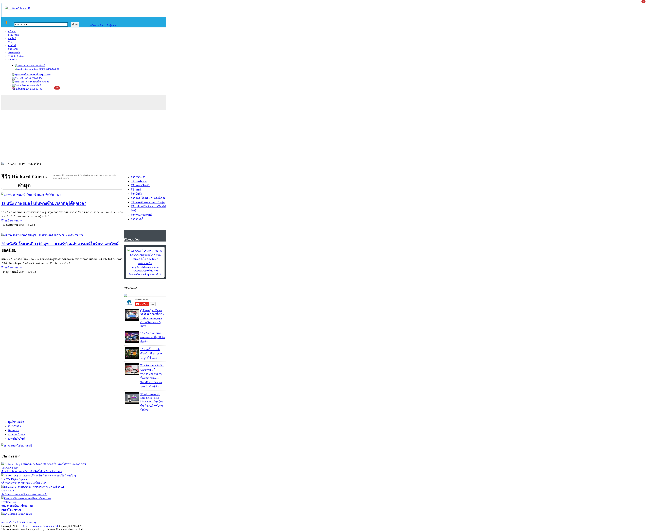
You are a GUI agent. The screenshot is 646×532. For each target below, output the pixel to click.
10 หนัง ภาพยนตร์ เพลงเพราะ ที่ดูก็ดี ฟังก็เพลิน (152, 337)
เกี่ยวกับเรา (14, 426)
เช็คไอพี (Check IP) (32, 78)
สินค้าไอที (13, 49)
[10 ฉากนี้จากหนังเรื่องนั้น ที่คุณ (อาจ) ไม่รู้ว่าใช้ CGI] (132, 358)
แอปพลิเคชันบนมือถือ (48, 69)
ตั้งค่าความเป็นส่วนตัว (14, 518)
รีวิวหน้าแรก (138, 177)
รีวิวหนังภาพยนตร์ (12, 220)
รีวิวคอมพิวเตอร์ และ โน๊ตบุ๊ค (148, 202)
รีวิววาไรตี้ (137, 219)
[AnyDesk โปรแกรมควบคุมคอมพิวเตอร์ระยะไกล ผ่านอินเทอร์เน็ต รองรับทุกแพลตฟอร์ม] (145, 263)
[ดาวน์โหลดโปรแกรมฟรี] (17, 8)
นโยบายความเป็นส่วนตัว (44, 518)
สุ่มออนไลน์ (35, 85)
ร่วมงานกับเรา (16, 434)
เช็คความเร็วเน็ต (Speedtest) (37, 74)
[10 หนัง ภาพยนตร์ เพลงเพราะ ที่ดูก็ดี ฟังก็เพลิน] (132, 341)
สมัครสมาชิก (96, 25)
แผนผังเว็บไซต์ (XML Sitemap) (18, 522)
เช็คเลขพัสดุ (43, 81)
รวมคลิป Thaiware (16, 56)
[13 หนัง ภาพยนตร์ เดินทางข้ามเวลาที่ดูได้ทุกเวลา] (62, 195)
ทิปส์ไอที (12, 45)
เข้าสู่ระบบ (110, 25)
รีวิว (10, 42)
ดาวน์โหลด (13, 35)
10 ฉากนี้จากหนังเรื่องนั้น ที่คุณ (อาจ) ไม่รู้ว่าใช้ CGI (151, 353)
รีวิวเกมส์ (136, 189)
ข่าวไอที (12, 38)
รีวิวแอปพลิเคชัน (140, 185)
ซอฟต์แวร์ (40, 65)
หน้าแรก (12, 31)
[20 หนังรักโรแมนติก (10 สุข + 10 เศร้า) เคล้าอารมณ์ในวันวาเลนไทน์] (62, 235)
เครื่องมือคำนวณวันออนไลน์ (28, 89)
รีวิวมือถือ (136, 193)
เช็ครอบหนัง (14, 52)
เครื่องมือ (12, 59)
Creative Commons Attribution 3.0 (40, 526)
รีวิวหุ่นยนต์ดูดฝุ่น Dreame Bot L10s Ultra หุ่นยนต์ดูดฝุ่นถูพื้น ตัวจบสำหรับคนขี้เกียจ (152, 402)
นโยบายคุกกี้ (69, 518)
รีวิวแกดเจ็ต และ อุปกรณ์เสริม (148, 198)
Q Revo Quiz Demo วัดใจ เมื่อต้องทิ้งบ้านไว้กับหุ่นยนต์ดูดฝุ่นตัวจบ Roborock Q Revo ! (152, 318)
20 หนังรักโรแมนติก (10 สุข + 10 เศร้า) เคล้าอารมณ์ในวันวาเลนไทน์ (59, 244)
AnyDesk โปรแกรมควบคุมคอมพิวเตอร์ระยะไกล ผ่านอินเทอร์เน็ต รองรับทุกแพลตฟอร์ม (145, 270)
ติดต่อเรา (13, 430)
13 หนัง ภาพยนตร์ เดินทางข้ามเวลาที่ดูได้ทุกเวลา (43, 203)
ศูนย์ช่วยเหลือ (16, 421)
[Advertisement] (323, 135)
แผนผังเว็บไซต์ (16, 438)
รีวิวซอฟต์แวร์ (139, 181)
